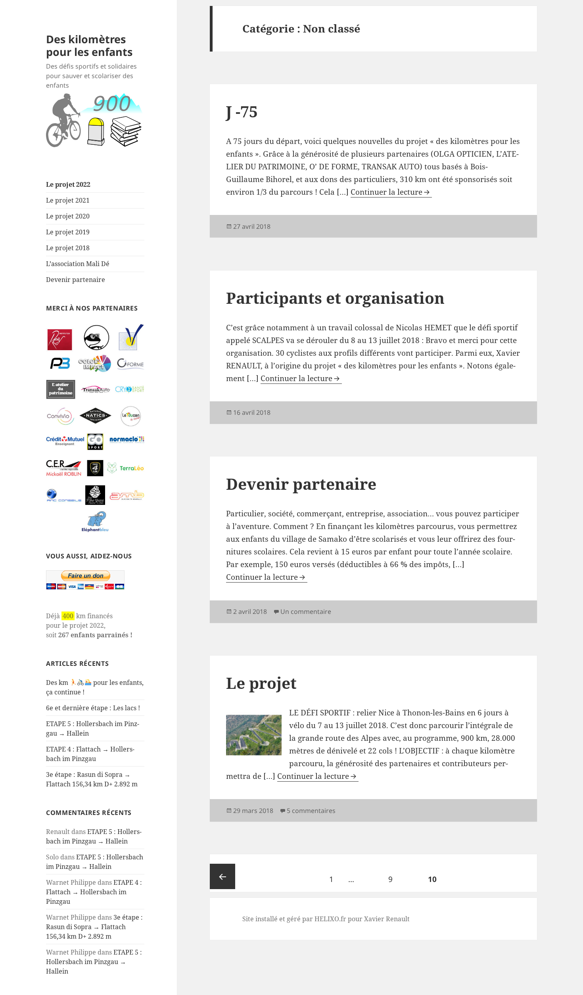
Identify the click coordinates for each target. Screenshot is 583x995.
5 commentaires (311, 810)
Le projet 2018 (68, 247)
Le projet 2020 (68, 216)
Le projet (261, 682)
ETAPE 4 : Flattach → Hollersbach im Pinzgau (94, 892)
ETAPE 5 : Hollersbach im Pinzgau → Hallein (94, 962)
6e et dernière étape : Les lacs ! (93, 708)
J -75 (242, 111)
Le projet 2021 (68, 200)
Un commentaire (305, 611)
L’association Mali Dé (77, 263)
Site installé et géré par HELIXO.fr (294, 918)
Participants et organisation (335, 297)
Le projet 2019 (68, 232)
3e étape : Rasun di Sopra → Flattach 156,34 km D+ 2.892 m (94, 927)
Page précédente (222, 876)
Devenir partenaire (75, 279)
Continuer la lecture (386, 192)
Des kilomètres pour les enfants (89, 45)
